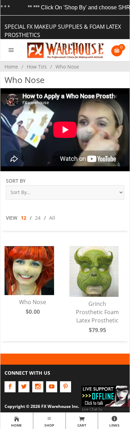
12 (23, 217)
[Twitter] (23, 386)
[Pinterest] (65, 386)
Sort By (16, 180)
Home (11, 66)
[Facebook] (10, 386)
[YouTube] (51, 386)
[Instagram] (37, 386)
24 (38, 217)
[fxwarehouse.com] (65, 50)
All (52, 217)
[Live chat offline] (105, 395)
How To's (37, 66)
